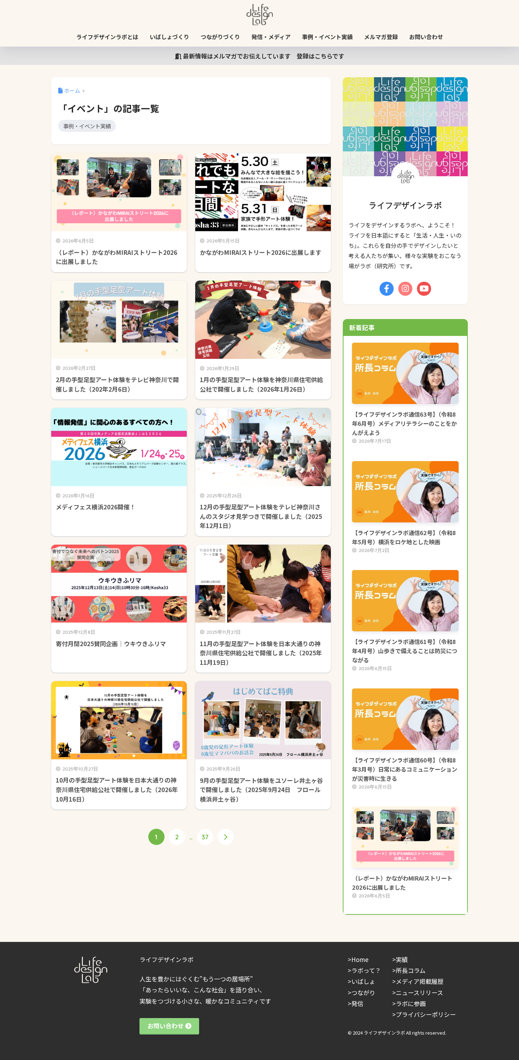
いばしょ (363, 981)
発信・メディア (271, 36)
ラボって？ (366, 970)
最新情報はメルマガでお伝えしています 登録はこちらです (262, 55)
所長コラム (410, 970)
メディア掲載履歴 (419, 981)
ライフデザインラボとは (107, 36)
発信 (357, 1003)
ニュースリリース (419, 992)
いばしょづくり (169, 36)
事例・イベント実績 (327, 36)
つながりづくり (220, 36)
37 (205, 837)
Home (360, 959)
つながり (363, 992)
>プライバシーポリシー (424, 1014)
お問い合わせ (426, 36)
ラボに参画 (411, 1003)
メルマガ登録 (381, 36)
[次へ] (225, 837)
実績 (402, 959)
